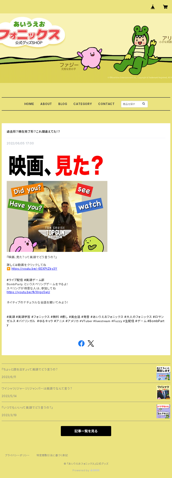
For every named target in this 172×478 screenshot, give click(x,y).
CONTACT (106, 104)
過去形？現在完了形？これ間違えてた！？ (33, 131)
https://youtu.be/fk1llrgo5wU (28, 292)
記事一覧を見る (86, 431)
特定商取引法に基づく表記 (52, 455)
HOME (29, 104)
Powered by (81, 470)
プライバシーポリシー (17, 455)
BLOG (62, 104)
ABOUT (46, 104)
